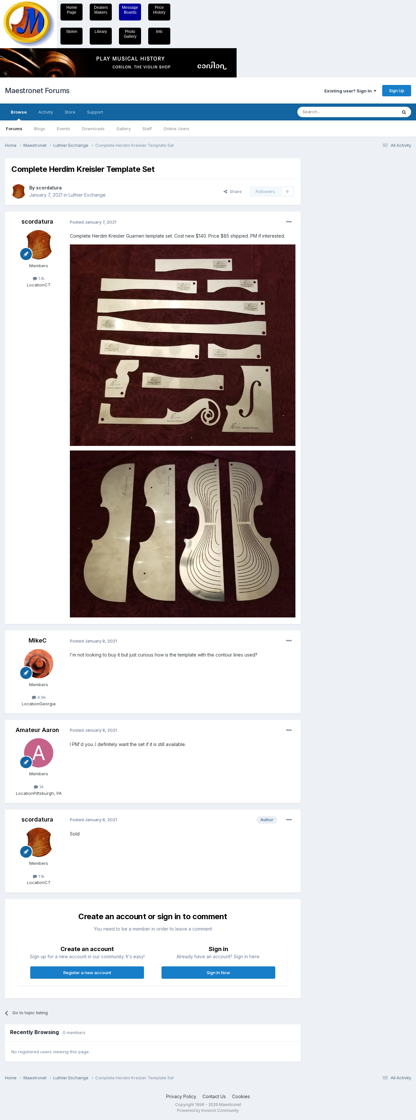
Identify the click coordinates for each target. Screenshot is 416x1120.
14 (41, 786)
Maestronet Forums (37, 90)
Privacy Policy (181, 1096)
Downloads (93, 128)
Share (234, 191)
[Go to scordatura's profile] (18, 191)
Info (159, 31)
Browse (19, 112)
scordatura (49, 187)
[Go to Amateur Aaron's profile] (38, 752)
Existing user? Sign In (349, 90)
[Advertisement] (333, 255)
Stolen (71, 31)
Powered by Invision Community (208, 1110)
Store (70, 112)
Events (63, 128)
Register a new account (87, 972)
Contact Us (214, 1096)
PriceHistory (159, 10)
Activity (45, 112)
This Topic (378, 111)
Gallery (123, 128)
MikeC (37, 640)
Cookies (241, 1096)
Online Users (176, 128)
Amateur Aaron (37, 729)
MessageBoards (130, 10)
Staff (147, 128)
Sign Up (396, 90)
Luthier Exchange (87, 195)
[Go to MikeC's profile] (38, 663)
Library (101, 31)
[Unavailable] (182, 344)
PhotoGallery (130, 34)
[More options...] (288, 222)
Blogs (39, 128)
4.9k (41, 697)
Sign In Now (218, 972)
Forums (14, 128)
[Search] (404, 112)
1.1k (41, 278)
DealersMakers (101, 10)
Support (95, 112)
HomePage (71, 10)
